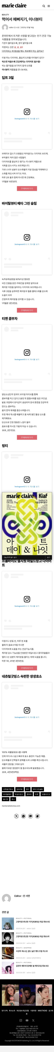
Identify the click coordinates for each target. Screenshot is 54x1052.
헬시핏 (5, 799)
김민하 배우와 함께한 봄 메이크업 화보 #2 (32, 966)
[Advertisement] (27, 853)
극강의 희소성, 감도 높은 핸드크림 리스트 (32, 951)
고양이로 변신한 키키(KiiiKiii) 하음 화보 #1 (32, 936)
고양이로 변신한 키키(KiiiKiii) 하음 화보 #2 (33, 922)
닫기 (48, 557)
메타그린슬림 (38, 789)
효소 (13, 799)
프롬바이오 (46, 794)
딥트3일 (20, 789)
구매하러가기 (27, 188)
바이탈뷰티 (7, 794)
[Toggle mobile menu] (49, 6)
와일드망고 (19, 794)
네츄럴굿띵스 (8, 789)
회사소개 (12, 1011)
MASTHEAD (42, 1011)
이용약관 (33, 1011)
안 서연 (16, 27)
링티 (27, 789)
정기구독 (5, 1011)
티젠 (36, 794)
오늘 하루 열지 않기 (10, 557)
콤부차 (29, 794)
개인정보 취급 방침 (22, 1011)
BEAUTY (5, 15)
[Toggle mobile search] (44, 6)
